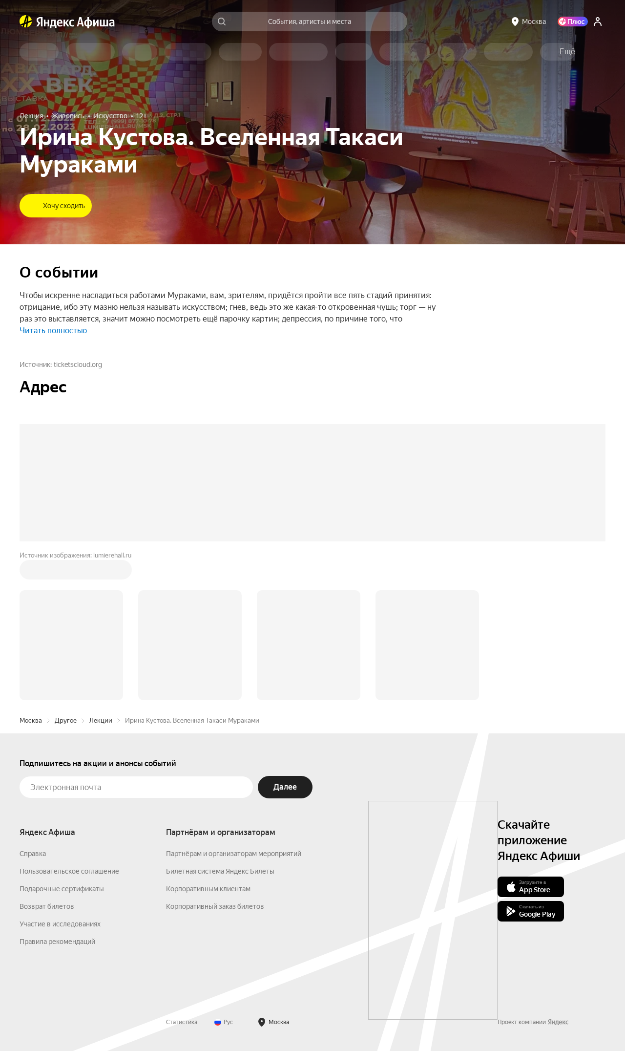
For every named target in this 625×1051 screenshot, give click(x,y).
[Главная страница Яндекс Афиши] (26, 21)
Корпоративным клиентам (208, 741)
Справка (33, 705)
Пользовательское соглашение (69, 723)
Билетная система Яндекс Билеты (220, 723)
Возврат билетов (47, 758)
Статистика (181, 874)
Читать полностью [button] (53, 330)
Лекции (100, 572)
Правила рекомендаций (57, 793)
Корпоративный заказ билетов (215, 758)
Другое (66, 572)
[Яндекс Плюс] (573, 21)
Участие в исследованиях (60, 776)
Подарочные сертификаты (62, 741)
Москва (31, 572)
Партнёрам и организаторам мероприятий (233, 705)
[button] (567, 52)
